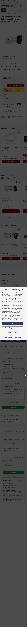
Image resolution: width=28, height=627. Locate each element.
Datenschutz (17, 337)
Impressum (8, 337)
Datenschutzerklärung (14, 319)
